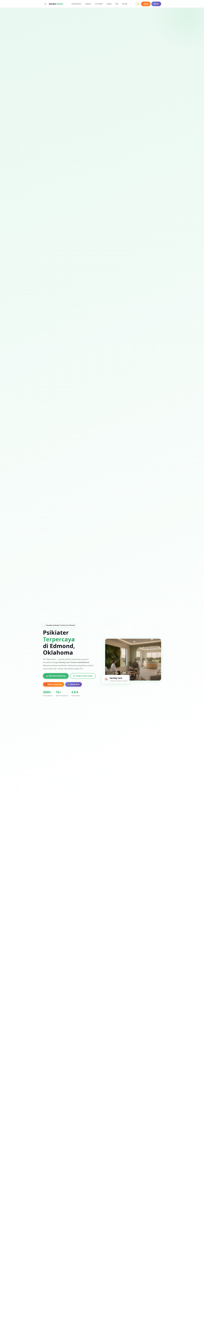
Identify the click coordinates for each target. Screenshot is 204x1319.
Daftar (145, 4)
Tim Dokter (99, 4)
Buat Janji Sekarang (55, 676)
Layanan (88, 4)
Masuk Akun (73, 684)
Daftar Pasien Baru (53, 684)
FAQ (116, 4)
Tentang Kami (76, 4)
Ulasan (109, 4)
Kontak (124, 4)
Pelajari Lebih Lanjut (83, 676)
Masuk (156, 4)
